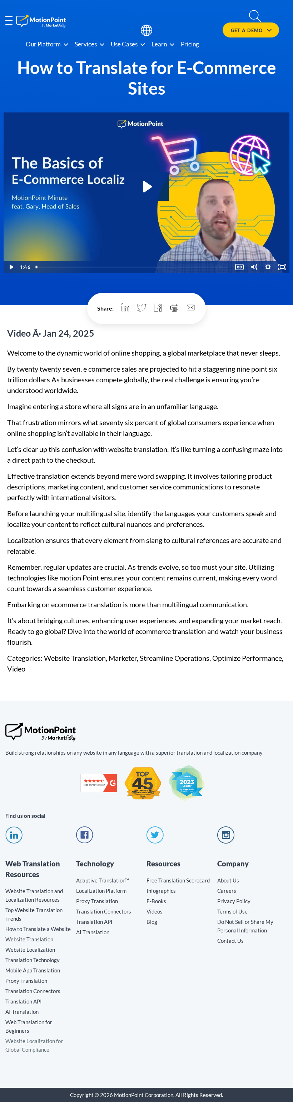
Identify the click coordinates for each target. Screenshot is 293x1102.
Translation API (23, 1001)
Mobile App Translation (32, 970)
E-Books (156, 901)
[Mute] (254, 267)
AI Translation (22, 1011)
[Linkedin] (14, 841)
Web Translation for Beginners (28, 1026)
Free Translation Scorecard (178, 880)
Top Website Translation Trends (34, 914)
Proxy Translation (26, 980)
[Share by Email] (191, 308)
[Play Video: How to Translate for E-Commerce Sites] (146, 186)
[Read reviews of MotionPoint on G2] (98, 790)
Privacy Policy (233, 901)
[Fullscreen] (282, 267)
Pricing (190, 44)
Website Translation (29, 939)
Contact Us (230, 940)
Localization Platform (101, 890)
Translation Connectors (32, 991)
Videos (154, 911)
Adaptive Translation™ (102, 880)
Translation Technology (32, 960)
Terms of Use (232, 911)
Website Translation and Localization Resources (34, 895)
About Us (228, 880)
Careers (226, 890)
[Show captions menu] (239, 267)
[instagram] (225, 841)
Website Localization (30, 949)
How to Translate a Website (38, 929)
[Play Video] (11, 267)
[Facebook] (84, 841)
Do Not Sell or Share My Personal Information (245, 926)
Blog (151, 922)
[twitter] (155, 841)
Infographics (161, 890)
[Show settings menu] (268, 267)
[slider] (132, 267)
